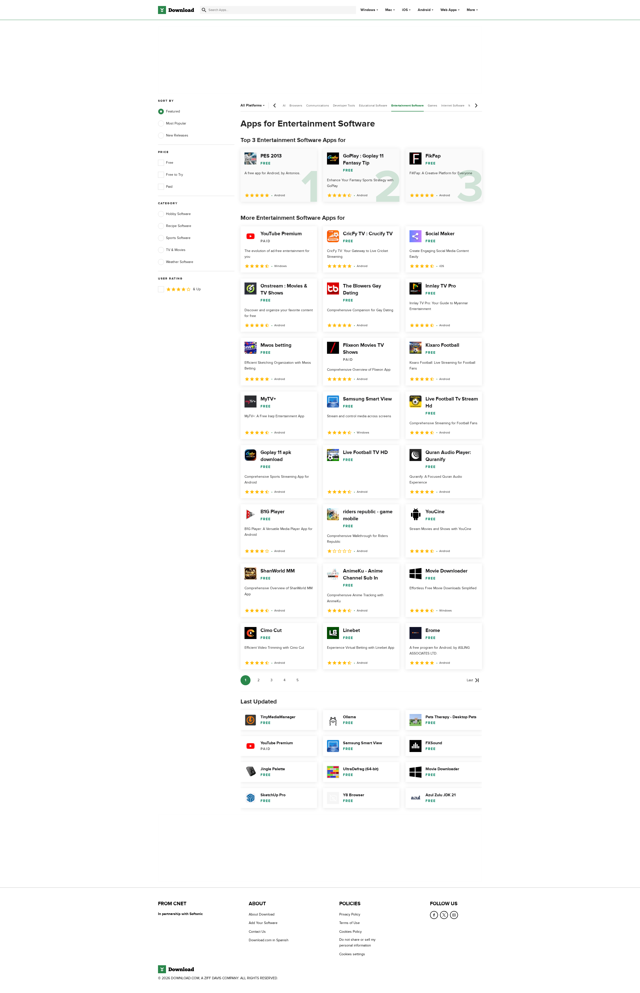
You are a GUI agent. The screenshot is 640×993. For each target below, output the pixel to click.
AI (284, 105)
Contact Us (257, 931)
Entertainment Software (407, 106)
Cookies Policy (350, 931)
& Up (197, 289)
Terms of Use (349, 923)
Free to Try (174, 174)
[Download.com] (176, 10)
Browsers (296, 105)
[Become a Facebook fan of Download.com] (434, 915)
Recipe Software (178, 226)
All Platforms (251, 105)
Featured (173, 111)
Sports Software (178, 238)
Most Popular (176, 123)
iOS (405, 10)
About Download (261, 914)
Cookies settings (352, 954)
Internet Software (452, 105)
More (471, 10)
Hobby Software (178, 214)
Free (169, 162)
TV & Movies (176, 250)
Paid (169, 186)
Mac (388, 10)
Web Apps (448, 10)
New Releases (177, 135)
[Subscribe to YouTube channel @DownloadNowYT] (454, 915)
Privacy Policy (349, 914)
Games (432, 105)
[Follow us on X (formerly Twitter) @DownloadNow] (444, 915)
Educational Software (373, 105)
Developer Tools (344, 105)
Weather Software (179, 262)
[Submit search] (204, 10)
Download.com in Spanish (268, 940)
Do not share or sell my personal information (357, 943)
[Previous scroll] (275, 106)
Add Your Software (263, 923)
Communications (317, 105)
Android (424, 10)
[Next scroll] (476, 106)
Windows (367, 10)
